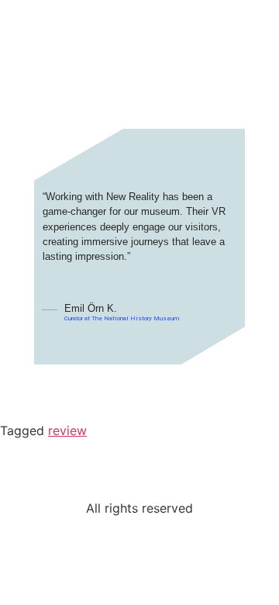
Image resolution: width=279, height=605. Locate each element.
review (67, 430)
